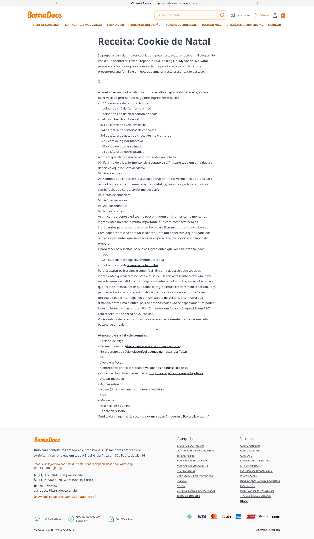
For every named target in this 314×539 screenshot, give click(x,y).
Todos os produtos (188, 495)
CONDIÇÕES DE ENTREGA (256, 460)
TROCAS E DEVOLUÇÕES (255, 495)
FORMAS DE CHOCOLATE (192, 465)
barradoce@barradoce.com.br (55, 490)
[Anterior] (57, 3)
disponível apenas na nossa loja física (153, 346)
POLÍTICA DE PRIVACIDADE (257, 490)
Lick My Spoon (183, 61)
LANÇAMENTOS (250, 465)
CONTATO (246, 455)
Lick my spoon (155, 416)
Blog (244, 500)
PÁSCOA (182, 480)
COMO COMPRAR (251, 450)
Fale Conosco (47, 486)
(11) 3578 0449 (48, 475)
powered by (268, 529)
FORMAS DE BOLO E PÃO (192, 460)
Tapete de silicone (113, 411)
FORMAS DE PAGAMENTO (256, 470)
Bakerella (190, 416)
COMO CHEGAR (250, 445)
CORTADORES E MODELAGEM (195, 450)
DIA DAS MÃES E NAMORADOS (196, 490)
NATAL (181, 485)
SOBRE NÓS (247, 485)
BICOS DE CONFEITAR (190, 445)
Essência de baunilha (115, 406)
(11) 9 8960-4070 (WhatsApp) (58, 480)
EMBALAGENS (185, 455)
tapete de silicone (166, 297)
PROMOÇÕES (248, 475)
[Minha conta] (274, 15)
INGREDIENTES (186, 470)
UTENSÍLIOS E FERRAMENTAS (195, 475)
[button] (274, 15)
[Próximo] (256, 3)
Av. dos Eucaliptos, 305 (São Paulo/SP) (65, 497)
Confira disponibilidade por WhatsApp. (109, 464)
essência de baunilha (142, 265)
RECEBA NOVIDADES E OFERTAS (260, 480)
